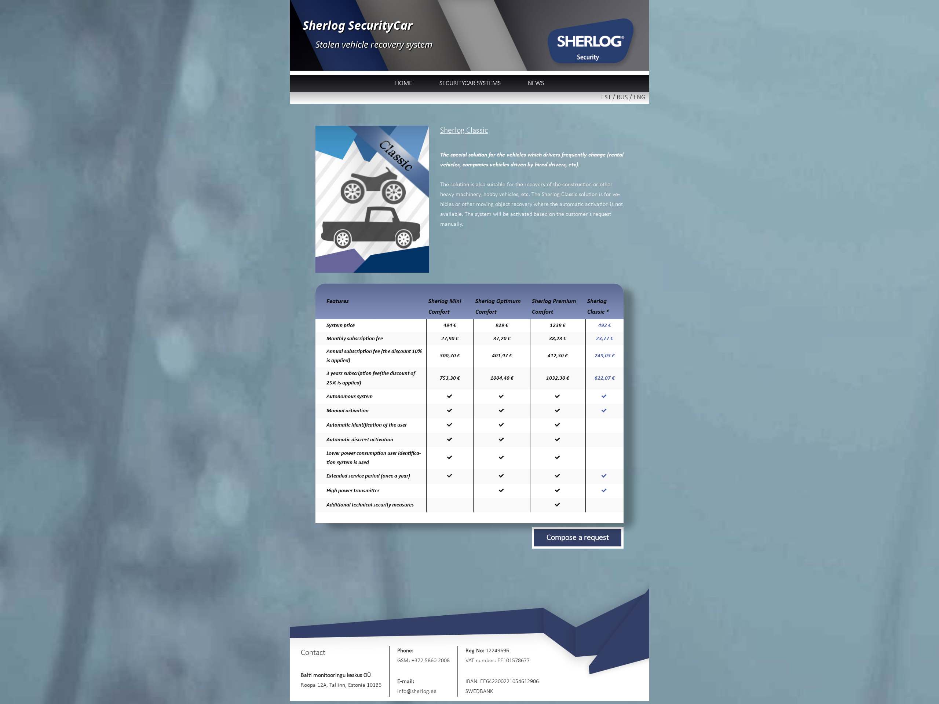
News (536, 83)
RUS (622, 97)
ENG (639, 97)
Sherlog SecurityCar (358, 25)
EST (606, 97)
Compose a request (578, 538)
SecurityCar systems (470, 83)
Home (403, 83)
